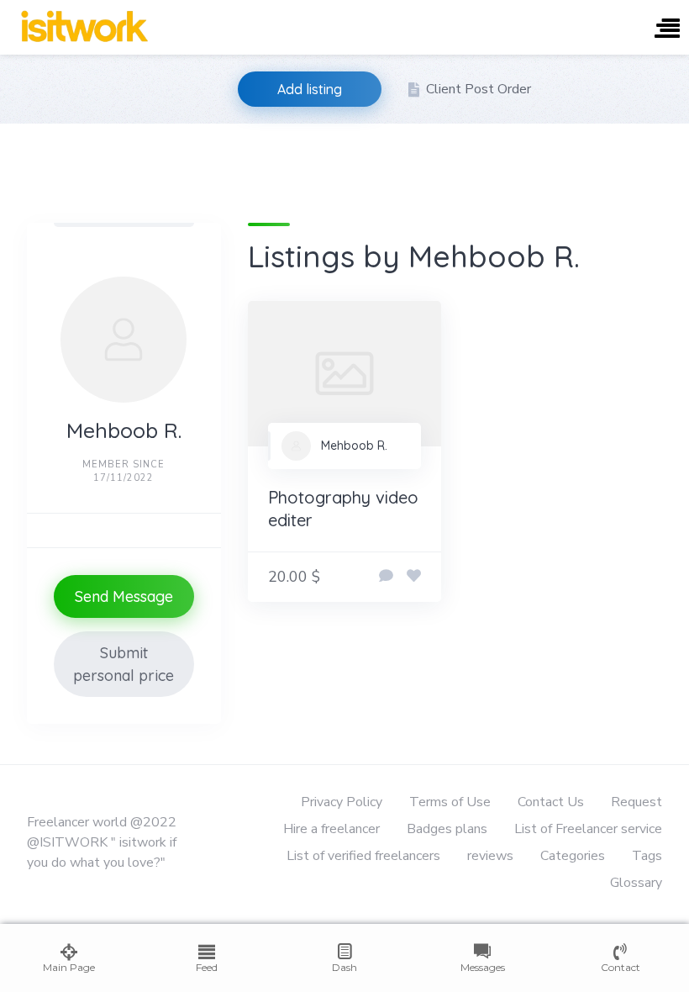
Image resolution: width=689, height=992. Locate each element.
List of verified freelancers (363, 856)
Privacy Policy (341, 802)
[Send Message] (386, 577)
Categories (572, 856)
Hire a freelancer (331, 829)
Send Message (124, 596)
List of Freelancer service (588, 829)
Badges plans (447, 829)
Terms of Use (450, 802)
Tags (647, 856)
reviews (490, 856)
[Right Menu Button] (667, 30)
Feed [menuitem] (207, 967)
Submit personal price (123, 664)
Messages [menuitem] (482, 967)
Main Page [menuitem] (69, 967)
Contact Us (551, 802)
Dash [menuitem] (344, 967)
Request (636, 802)
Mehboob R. (354, 445)
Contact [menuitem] (620, 967)
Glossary (636, 882)
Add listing (309, 89)
